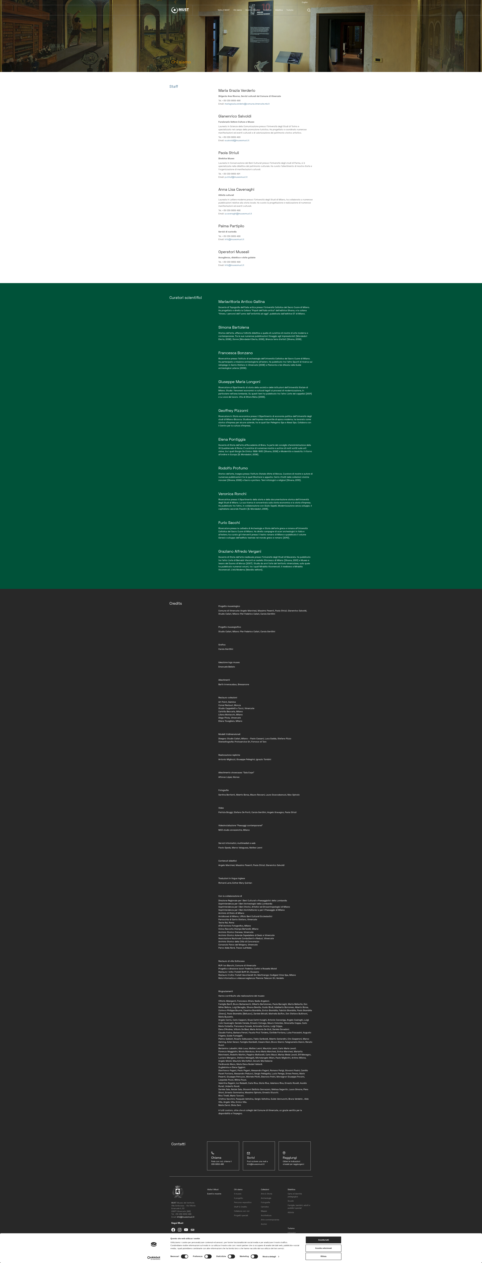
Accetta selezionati (323, 1248)
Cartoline (265, 1207)
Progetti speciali (241, 1215)
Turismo (289, 10)
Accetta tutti (323, 1240)
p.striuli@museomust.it (236, 177)
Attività (291, 1212)
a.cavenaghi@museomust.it (238, 214)
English (305, 2)
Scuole (291, 1201)
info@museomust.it (234, 240)
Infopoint (292, 1233)
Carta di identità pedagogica (295, 1195)
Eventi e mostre (253, 10)
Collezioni (267, 10)
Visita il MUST (224, 10)
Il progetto (238, 1198)
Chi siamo (237, 10)
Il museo (237, 1194)
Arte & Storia (266, 1194)
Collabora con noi (241, 1211)
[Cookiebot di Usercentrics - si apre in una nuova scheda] (154, 1258)
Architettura (266, 1215)
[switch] (208, 1256)
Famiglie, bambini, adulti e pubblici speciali (299, 1207)
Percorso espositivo (243, 1202)
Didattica (279, 10)
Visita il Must (213, 1190)
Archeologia (266, 1198)
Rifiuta (323, 1256)
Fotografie (265, 1202)
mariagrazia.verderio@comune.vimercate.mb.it (247, 104)
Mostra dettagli (269, 1256)
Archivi (264, 1224)
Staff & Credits (240, 1207)
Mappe (264, 1211)
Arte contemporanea (270, 1220)
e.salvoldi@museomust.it (237, 141)
